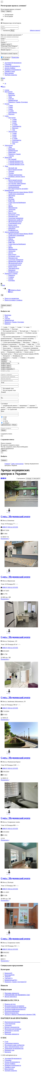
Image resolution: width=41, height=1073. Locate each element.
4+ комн (11, 111)
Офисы (10, 197)
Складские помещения (15, 218)
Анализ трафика (10, 68)
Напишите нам (9, 1050)
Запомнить (6, 30)
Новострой (12, 152)
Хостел (10, 211)
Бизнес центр (12, 225)
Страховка (8, 64)
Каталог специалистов (12, 1027)
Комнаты (11, 93)
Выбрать (4, 359)
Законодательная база (11, 1013)
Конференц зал (13, 230)
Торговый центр (13, 227)
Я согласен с (11, 57)
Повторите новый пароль (9, 53)
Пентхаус (11, 114)
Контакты (8, 1052)
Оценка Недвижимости (12, 66)
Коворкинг (12, 228)
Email (3, 38)
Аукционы (8, 1025)
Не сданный (12, 159)
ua (5, 83)
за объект (6, 423)
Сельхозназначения (14, 185)
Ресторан (11, 199)
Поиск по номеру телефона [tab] (13, 300)
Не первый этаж (8, 388)
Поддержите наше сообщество (14, 1045)
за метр (5, 421)
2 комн (10, 107)
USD (4, 419)
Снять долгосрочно (17, 463)
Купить (7, 104)
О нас (6, 1041)
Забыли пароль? (35, 30)
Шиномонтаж (12, 207)
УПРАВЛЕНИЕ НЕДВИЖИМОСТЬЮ (17, 995)
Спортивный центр (14, 223)
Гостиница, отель (14, 214)
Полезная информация (12, 1011)
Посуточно (12, 117)
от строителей (12, 409)
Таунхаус (11, 171)
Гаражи (10, 278)
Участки (11, 98)
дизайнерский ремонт (10, 405)
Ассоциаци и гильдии (12, 1030)
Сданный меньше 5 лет (15, 162)
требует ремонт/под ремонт (16, 407)
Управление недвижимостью (14, 1048)
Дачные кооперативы (15, 175)
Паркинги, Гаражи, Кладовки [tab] (14, 322)
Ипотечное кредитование (13, 1029)
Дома (10, 97)
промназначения (13, 187)
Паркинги (11, 275)
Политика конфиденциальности (15, 1009)
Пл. (2, 398)
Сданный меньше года (15, 161)
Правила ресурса (10, 1004)
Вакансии (8, 1032)
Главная (7, 463)
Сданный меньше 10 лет (16, 164)
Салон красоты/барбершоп (17, 202)
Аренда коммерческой (12, 232)
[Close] (2, 20)
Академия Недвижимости (13, 62)
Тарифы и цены (10, 71)
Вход (3, 11)
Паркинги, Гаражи (14, 154)
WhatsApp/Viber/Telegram (9, 46)
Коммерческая (13, 100)
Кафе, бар (11, 201)
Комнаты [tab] (7, 324)
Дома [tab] (6, 317)
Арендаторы (9, 145)
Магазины (11, 195)
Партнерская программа (12, 1022)
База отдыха (12, 213)
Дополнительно (6, 425)
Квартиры (11, 95)
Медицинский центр (15, 221)
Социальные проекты (12, 1043)
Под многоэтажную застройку (18, 188)
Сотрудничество (10, 1023)
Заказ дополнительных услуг (14, 1047)
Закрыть (8, 11)
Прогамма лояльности (12, 993)
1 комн (10, 105)
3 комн (10, 109)
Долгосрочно (12, 131)
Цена (2, 411)
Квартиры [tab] (8, 315)
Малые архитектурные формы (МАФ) (20, 192)
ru (2, 80)
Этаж (2, 382)
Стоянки (11, 277)
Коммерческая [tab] (9, 320)
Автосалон (11, 209)
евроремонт (23, 405)
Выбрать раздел (6, 305)
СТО (10, 204)
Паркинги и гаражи (11, 273)
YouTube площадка (11, 75)
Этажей (3, 392)
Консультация (9, 73)
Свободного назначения (16, 194)
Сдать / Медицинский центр (15, 516)
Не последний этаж (9, 390)
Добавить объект (15, 290)
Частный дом (12, 168)
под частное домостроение (17, 183)
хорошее (32, 405)
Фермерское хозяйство (15, 220)
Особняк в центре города (16, 176)
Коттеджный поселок (15, 169)
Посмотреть (5, 538)
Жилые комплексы (11, 996)
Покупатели (8, 91)
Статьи (7, 90)
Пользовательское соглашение (14, 1006)
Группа (4, 42)
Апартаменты (16, 126)
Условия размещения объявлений (15, 1007)
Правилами (15, 57)
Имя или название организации (12, 35)
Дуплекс (11, 173)
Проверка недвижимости (13, 69)
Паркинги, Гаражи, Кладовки (18, 102)
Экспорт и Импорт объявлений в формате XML (20, 1014)
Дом (13, 130)
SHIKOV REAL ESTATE (10, 527)
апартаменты (12, 112)
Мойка (10, 206)
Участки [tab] (7, 318)
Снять (6, 116)
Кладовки (11, 280)
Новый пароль (6, 50)
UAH (5, 417)
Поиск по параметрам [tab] (12, 298)
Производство (13, 216)
